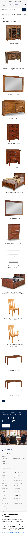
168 (23, 401)
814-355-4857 (5, 463)
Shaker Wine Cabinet (13, 43)
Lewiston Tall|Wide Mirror (13, 94)
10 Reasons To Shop (7, 500)
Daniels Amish (16, 21)
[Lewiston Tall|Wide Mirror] (13, 83)
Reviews (4, 506)
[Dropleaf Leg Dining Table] (13, 384)
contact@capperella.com (8, 468)
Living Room (5, 475)
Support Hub (17, 491)
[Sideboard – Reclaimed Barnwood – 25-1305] (13, 57)
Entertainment (5, 483)
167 (21, 401)
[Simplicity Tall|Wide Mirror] (13, 208)
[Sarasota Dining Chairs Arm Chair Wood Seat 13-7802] (13, 334)
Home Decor (5, 488)
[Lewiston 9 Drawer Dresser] (13, 108)
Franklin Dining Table (13, 370)
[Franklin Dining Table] (13, 360)
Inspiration (17, 495)
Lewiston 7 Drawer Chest (13, 143)
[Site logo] (13, 5)
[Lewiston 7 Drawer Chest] (13, 133)
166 (18, 401)
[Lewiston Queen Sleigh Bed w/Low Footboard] (13, 182)
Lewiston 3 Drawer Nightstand (13, 168)
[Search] (21, 5)
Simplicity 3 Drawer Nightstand (13, 267)
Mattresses (4, 491)
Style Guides (17, 500)
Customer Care (18, 472)
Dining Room (5, 480)
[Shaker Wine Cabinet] (13, 33)
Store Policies (17, 486)
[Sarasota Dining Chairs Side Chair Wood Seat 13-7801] (13, 307)
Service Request (18, 480)
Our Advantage (5, 503)
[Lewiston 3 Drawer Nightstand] (13, 157)
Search (24, 9)
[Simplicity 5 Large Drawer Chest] (13, 232)
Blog (3, 511)
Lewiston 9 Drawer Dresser (13, 119)
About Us (4, 495)
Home (2, 14)
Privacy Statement (18, 483)
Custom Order (5, 508)
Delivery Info (17, 475)
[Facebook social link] (2, 1)
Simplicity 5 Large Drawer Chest (13, 243)
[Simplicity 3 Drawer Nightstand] (13, 257)
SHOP (3, 472)
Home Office (5, 486)
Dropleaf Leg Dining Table (13, 395)
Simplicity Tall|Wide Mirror (13, 218)
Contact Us (17, 488)
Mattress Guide (18, 503)
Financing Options (18, 478)
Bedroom (4, 478)
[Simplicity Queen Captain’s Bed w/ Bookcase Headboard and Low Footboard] (13, 281)
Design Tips (17, 498)
